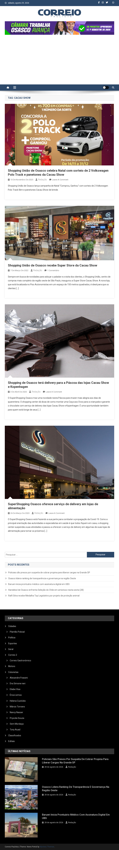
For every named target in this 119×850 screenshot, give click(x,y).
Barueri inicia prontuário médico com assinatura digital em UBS (39, 584)
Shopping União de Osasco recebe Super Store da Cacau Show (52, 265)
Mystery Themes (47, 847)
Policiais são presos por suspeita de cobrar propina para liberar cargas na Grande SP (49, 572)
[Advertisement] (59, 61)
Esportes (12, 643)
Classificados (14, 735)
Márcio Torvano (17, 706)
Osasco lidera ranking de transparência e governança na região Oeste (42, 578)
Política (11, 637)
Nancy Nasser (16, 712)
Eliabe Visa (15, 689)
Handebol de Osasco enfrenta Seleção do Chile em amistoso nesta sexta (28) (46, 590)
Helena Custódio (18, 701)
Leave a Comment (60, 179)
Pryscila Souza (17, 718)
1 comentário (53, 270)
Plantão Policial (17, 632)
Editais (11, 741)
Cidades (12, 626)
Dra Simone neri (17, 683)
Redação (42, 179)
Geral (10, 649)
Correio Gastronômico (20, 660)
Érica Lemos (16, 695)
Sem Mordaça (17, 724)
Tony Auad (15, 729)
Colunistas (13, 672)
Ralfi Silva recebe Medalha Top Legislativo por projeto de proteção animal (43, 595)
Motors (11, 666)
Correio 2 (12, 655)
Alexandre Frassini (19, 677)
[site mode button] (106, 87)
